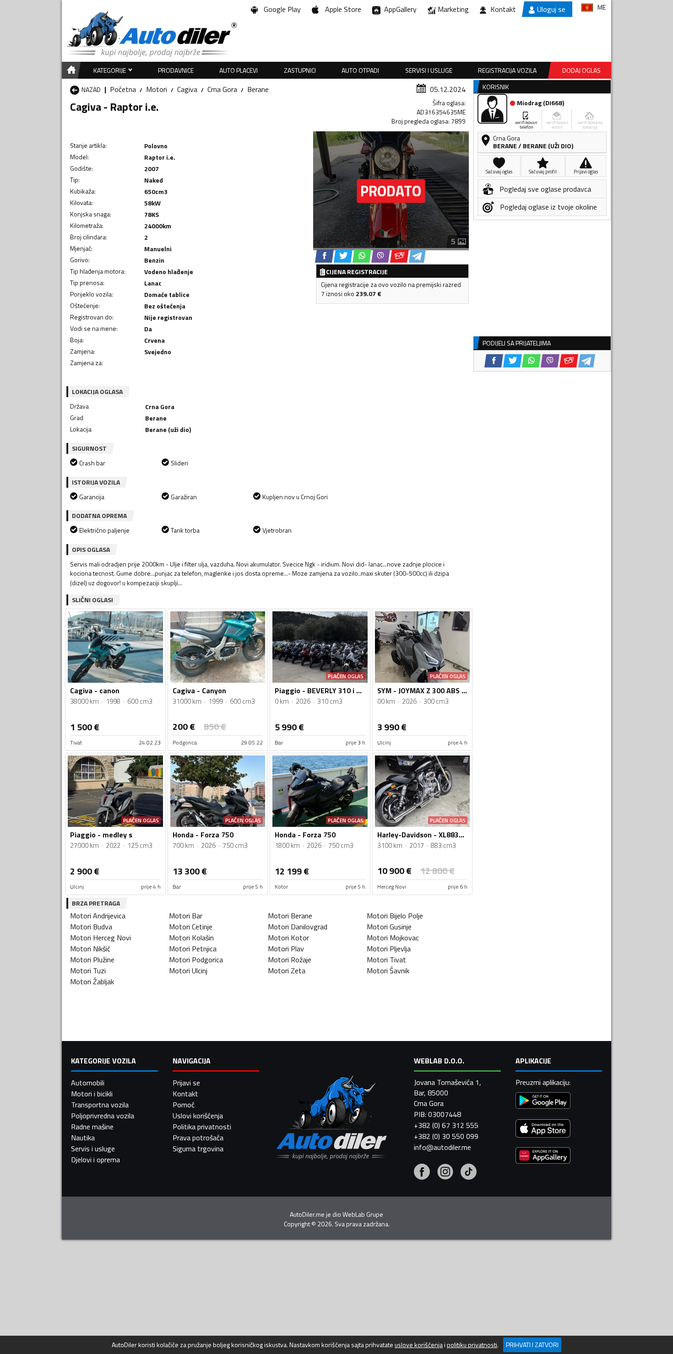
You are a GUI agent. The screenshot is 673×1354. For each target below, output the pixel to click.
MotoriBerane (290, 915)
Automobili (87, 1082)
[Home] (70, 70)
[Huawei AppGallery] (543, 1157)
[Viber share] (380, 256)
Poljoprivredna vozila (102, 1115)
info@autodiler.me (442, 1147)
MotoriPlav (286, 948)
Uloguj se (551, 9)
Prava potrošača (198, 1137)
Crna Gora (222, 89)
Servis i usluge (93, 1148)
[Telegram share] (417, 256)
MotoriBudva (91, 926)
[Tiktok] (469, 1173)
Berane (258, 89)
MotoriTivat (386, 959)
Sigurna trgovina (198, 1148)
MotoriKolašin (191, 937)
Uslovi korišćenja (198, 1115)
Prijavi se (186, 1082)
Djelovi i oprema (95, 1159)
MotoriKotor (288, 937)
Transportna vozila (100, 1104)
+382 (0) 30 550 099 (446, 1136)
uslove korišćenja (419, 1344)
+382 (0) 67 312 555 (446, 1125)
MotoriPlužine (92, 959)
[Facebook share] (324, 256)
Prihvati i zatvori (532, 1344)
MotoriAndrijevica (97, 915)
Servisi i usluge (428, 70)
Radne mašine (92, 1126)
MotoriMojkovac (393, 937)
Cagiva (187, 89)
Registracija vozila (507, 70)
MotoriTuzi (88, 970)
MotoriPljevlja (389, 948)
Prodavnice (176, 70)
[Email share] (399, 256)
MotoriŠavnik (388, 970)
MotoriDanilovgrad (297, 926)
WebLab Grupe (362, 1214)
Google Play (280, 9)
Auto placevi (238, 70)
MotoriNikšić (90, 948)
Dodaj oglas (581, 70)
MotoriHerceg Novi (100, 937)
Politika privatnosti (202, 1126)
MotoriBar (185, 915)
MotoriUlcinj (188, 970)
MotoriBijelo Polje (395, 915)
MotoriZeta (286, 970)
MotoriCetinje (190, 926)
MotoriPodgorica (196, 959)
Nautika (83, 1137)
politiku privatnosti (472, 1344)
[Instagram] (445, 1173)
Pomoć (184, 1104)
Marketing (453, 9)
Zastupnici (300, 70)
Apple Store (341, 9)
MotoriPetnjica (193, 948)
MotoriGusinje (389, 926)
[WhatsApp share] (361, 256)
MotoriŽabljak (92, 981)
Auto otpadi (360, 70)
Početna (123, 89)
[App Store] (543, 1130)
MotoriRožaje (289, 959)
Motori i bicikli (92, 1093)
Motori (156, 89)
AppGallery (398, 9)
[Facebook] (422, 1173)
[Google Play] (543, 1102)
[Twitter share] (343, 256)
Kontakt (503, 9)
